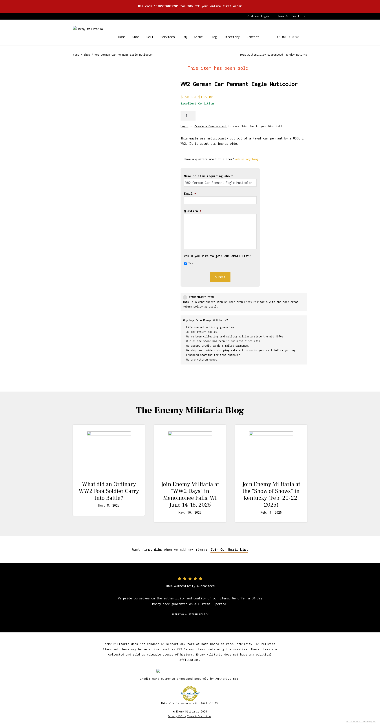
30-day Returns (296, 54)
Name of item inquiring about (208, 176)
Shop (135, 37)
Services (168, 37)
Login (184, 126)
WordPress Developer (361, 721)
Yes (190, 263)
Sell (149, 37)
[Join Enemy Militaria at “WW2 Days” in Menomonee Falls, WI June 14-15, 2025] (190, 453)
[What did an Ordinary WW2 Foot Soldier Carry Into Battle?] (108, 453)
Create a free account (210, 126)
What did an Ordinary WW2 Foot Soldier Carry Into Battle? (109, 491)
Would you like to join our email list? (217, 256)
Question (192, 211)
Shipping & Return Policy (190, 614)
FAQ (184, 37)
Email (190, 193)
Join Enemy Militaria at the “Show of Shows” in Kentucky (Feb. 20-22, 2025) (271, 495)
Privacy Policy (177, 716)
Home (121, 37)
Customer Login (258, 16)
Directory (232, 37)
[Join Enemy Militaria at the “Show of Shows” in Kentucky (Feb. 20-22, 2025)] (271, 453)
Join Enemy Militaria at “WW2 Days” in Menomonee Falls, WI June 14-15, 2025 (190, 495)
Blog (213, 37)
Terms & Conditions (199, 716)
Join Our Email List (292, 16)
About (198, 37)
